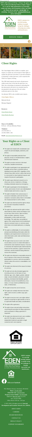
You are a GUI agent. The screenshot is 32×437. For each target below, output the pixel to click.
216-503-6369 (23, 394)
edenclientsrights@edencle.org (14, 135)
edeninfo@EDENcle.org (24, 12)
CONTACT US (16, 418)
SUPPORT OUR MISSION (16, 424)
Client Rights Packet (7, 112)
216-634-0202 (21, 392)
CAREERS (16, 412)
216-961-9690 (22, 10)
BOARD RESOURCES (16, 415)
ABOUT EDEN (16, 408)
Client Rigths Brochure (8, 115)
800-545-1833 (16, 396)
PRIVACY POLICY (16, 421)
